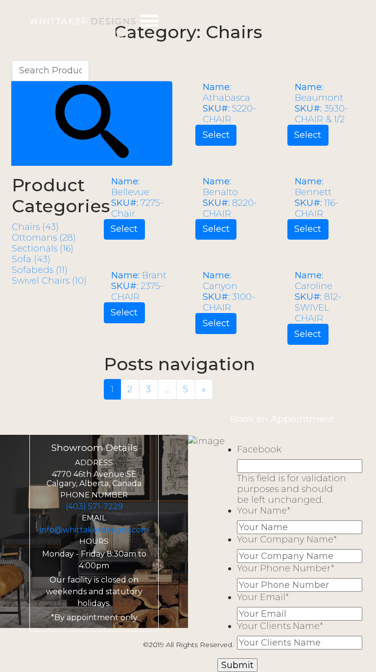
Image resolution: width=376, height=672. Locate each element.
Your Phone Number (285, 568)
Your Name (263, 510)
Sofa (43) (31, 259)
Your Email (263, 597)
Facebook (259, 449)
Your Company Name (287, 539)
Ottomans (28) (44, 237)
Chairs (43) (35, 227)
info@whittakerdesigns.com (94, 530)
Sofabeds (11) (40, 270)
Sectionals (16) (42, 248)
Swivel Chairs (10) (49, 280)
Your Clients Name (280, 626)
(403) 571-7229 (94, 506)
